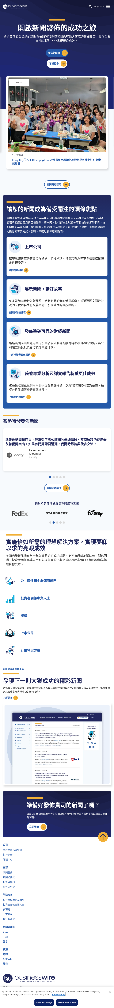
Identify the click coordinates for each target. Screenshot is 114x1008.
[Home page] (15, 6)
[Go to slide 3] (57, 477)
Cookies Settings (44, 1002)
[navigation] (108, 7)
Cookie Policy (58, 994)
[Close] (110, 992)
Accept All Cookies (67, 1002)
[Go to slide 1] (50, 477)
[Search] (90, 6)
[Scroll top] (103, 837)
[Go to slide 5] (64, 477)
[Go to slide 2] (54, 477)
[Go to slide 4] (60, 477)
